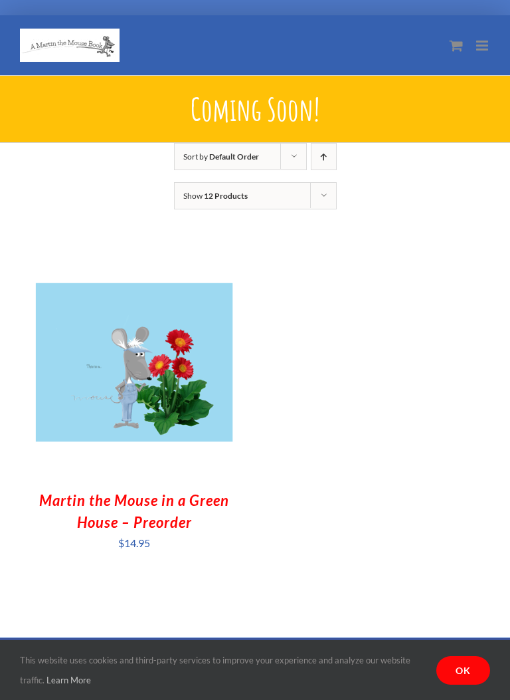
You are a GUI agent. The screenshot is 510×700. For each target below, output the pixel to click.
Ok (463, 670)
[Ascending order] (324, 156)
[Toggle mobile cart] (456, 46)
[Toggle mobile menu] (483, 46)
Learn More (68, 680)
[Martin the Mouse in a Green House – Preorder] (134, 258)
